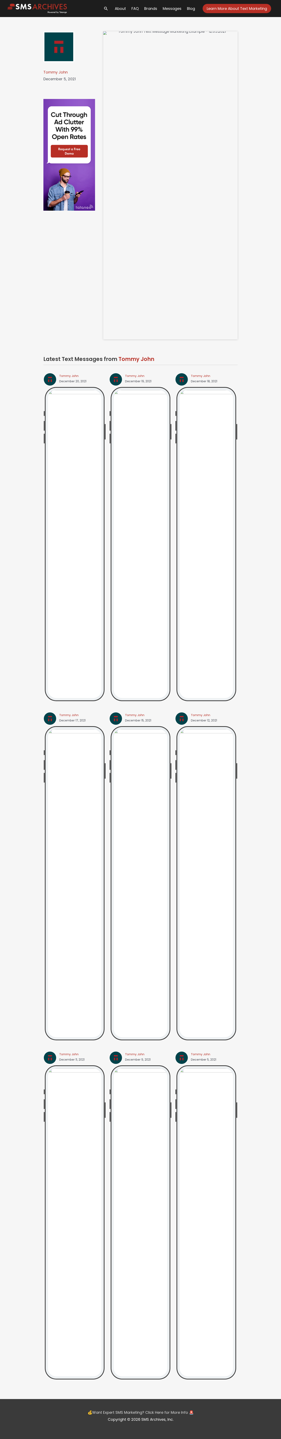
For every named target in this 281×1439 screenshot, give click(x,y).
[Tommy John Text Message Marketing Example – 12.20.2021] (74, 544)
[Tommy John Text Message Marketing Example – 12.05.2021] (206, 1222)
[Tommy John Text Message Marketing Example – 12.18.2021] (206, 544)
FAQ (135, 8)
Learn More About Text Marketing (237, 8)
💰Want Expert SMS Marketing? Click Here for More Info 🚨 (141, 1412)
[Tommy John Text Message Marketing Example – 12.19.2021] (140, 544)
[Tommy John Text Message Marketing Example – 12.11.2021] (74, 1222)
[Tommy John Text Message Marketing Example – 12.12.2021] (206, 883)
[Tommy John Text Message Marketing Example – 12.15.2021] (140, 883)
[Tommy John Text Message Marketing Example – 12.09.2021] (140, 1222)
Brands (150, 8)
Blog (191, 8)
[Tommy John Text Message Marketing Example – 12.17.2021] (74, 883)
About (120, 8)
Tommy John (55, 72)
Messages (172, 8)
